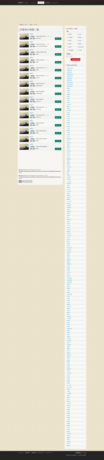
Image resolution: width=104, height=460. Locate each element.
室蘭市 (68, 94)
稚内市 (68, 112)
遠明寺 (31, 144)
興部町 (68, 353)
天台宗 (79, 40)
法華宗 (70, 47)
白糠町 (68, 437)
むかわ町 (69, 373)
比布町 (68, 268)
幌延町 (68, 312)
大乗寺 (31, 89)
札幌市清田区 (70, 86)
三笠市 (68, 128)
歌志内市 (69, 138)
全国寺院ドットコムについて (51, 2)
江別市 (68, 118)
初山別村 (69, 306)
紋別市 (68, 122)
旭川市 (68, 92)
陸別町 (68, 421)
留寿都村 (69, 205)
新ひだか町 (69, 387)
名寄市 (68, 126)
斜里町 (68, 334)
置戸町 (68, 342)
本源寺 (31, 105)
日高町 (68, 375)
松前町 (68, 161)
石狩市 (68, 153)
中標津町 (69, 441)
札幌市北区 (69, 70)
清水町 (68, 399)
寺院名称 (68, 53)
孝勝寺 (31, 81)
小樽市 (68, 90)
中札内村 (69, 403)
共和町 (68, 213)
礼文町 (68, 324)
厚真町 (68, 367)
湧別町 (68, 348)
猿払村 (68, 314)
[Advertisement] (52, 14)
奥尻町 (68, 187)
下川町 (68, 290)
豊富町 (68, 322)
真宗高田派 (71, 50)
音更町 (68, 389)
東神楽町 (69, 264)
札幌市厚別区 (70, 82)
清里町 (68, 336)
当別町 (68, 157)
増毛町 (68, 298)
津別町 (68, 332)
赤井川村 (69, 229)
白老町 (68, 365)
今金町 (68, 189)
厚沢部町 (69, 183)
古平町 (68, 223)
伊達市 (68, 149)
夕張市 (68, 102)
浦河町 (68, 381)
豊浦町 (68, 361)
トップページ (33, 2)
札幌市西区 (69, 80)
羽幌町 (68, 304)
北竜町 (68, 256)
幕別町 (68, 411)
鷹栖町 (68, 262)
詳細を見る (58, 38)
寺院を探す (41, 2)
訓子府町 (69, 340)
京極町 (68, 209)
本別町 (68, 417)
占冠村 (68, 284)
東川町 (68, 274)
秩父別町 (69, 252)
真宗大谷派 (80, 47)
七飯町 (68, 169)
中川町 (68, 296)
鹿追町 (68, 395)
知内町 (68, 165)
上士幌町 (69, 393)
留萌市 (68, 108)
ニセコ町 (69, 201)
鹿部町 (68, 171)
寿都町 (68, 195)
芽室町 (68, 401)
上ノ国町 (69, 181)
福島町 (68, 163)
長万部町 (69, 177)
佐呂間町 (69, 344)
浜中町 (68, 429)
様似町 (68, 383)
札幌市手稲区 (70, 84)
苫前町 (68, 302)
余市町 (68, 227)
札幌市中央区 (70, 68)
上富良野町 (69, 278)
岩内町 (68, 215)
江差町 (68, 179)
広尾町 (68, 409)
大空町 (68, 359)
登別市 (68, 144)
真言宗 (70, 40)
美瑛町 (68, 276)
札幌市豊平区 (70, 76)
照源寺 (31, 42)
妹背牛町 (69, 249)
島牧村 (68, 193)
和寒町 (68, 286)
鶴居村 (68, 435)
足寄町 (68, 419)
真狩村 (68, 203)
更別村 (68, 405)
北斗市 (68, 155)
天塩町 (68, 310)
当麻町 (68, 266)
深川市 (68, 140)
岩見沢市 (69, 104)
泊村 (68, 217)
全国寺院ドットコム (23, 2)
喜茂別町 (69, 207)
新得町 (68, 397)
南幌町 (68, 231)
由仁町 (68, 237)
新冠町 (68, 379)
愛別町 (68, 270)
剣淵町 (68, 288)
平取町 (68, 377)
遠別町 (68, 308)
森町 (68, 173)
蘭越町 (68, 199)
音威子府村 (69, 294)
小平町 (68, 300)
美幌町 (68, 330)
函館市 (68, 88)
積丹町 (68, 221)
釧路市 (68, 96)
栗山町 (68, 241)
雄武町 (68, 357)
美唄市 (68, 114)
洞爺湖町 (69, 369)
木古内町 (69, 167)
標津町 (68, 443)
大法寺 (31, 65)
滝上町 (68, 350)
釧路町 (68, 425)
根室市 (68, 130)
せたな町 (69, 191)
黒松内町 (69, 197)
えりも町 (69, 385)
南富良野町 (69, 282)
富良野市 (69, 142)
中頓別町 (69, 318)
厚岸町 (68, 427)
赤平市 (68, 120)
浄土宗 (79, 34)
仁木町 (68, 225)
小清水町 (69, 338)
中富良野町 (69, 280)
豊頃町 (68, 415)
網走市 (68, 106)
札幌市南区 (69, 78)
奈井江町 (69, 233)
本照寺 (31, 34)
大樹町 (68, 407)
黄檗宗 (79, 43)
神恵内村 (69, 219)
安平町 (68, 371)
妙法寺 (31, 50)
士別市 (68, 124)
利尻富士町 (69, 328)
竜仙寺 (31, 136)
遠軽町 (68, 346)
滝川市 (68, 134)
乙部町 (68, 185)
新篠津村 (69, 159)
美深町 (68, 292)
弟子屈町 (69, 433)
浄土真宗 (70, 37)
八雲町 (68, 175)
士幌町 (68, 391)
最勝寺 (31, 97)
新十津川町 (69, 248)
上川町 (68, 272)
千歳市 (68, 132)
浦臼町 (68, 245)
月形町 (68, 243)
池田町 (68, 413)
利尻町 (68, 326)
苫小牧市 (69, 110)
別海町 (68, 439)
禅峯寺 (31, 120)
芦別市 (68, 116)
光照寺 (31, 113)
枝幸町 (68, 320)
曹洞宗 (79, 37)
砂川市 (68, 136)
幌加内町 (69, 260)
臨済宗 (70, 43)
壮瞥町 (68, 363)
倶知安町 (69, 211)
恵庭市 (68, 147)
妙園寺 (31, 57)
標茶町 (68, 431)
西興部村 (69, 355)
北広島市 (69, 151)
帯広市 (68, 98)
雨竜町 (68, 254)
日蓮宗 (70, 34)
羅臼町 (68, 445)
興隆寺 (31, 73)
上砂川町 (69, 235)
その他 (79, 50)
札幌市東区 (69, 72)
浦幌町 (68, 423)
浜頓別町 (69, 316)
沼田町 (68, 258)
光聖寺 (31, 128)
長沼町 (68, 239)
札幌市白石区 (70, 74)
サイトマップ (49, 452)
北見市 (68, 100)
